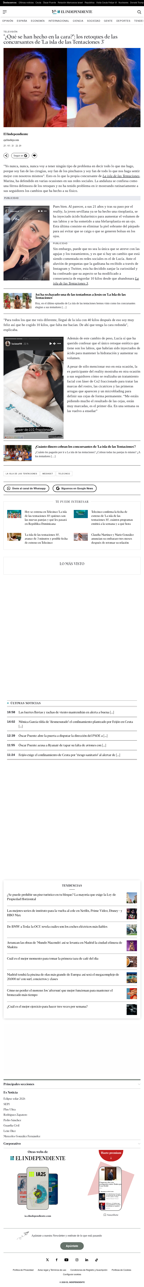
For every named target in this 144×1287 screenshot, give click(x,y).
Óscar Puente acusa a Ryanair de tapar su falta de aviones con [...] (62, 745)
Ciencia (78, 20)
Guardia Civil (11, 1125)
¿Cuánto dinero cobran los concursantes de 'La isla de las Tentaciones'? (85, 446)
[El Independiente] (72, 12)
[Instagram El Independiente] (77, 1260)
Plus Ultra (10, 1109)
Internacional (58, 20)
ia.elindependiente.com (38, 1216)
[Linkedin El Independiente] (86, 1260)
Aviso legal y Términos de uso (52, 1269)
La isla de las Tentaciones (121, 176)
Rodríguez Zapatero (15, 1114)
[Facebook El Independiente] (56, 1260)
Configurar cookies (72, 1274)
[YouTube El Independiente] (66, 1260)
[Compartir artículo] (6, 155)
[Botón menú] (5, 12)
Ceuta (38, 2)
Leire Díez (10, 1131)
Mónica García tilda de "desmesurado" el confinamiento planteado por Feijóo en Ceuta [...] (76, 724)
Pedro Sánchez (12, 1120)
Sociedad (93, 20)
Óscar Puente (49, 2)
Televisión (11, 31)
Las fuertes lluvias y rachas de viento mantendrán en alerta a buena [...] (66, 712)
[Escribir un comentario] (34, 155)
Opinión (7, 20)
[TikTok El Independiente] (96, 1260)
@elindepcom (11, 140)
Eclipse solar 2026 (14, 1098)
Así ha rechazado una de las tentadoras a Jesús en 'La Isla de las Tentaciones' (80, 296)
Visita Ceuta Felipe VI (106, 2)
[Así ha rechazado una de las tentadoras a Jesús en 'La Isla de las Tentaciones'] (18, 301)
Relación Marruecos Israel (70, 2)
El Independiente (16, 134)
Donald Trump (137, 2)
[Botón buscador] (139, 12)
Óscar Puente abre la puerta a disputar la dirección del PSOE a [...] (63, 736)
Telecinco (64, 473)
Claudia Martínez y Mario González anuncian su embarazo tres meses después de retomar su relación (112, 538)
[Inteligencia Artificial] (37, 1208)
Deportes (123, 20)
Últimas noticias (26, 2)
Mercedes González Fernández (22, 1136)
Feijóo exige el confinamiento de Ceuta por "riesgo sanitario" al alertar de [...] (69, 755)
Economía (38, 20)
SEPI (6, 1104)
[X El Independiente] (47, 1260)
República (89, 2)
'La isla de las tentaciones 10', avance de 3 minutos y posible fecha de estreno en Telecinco (46, 538)
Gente (108, 20)
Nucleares (123, 2)
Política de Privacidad (23, 1269)
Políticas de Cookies (121, 1269)
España (22, 20)
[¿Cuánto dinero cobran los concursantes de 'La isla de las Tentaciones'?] (18, 453)
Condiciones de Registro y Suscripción (88, 1269)
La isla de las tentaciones (21, 473)
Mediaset (47, 473)
